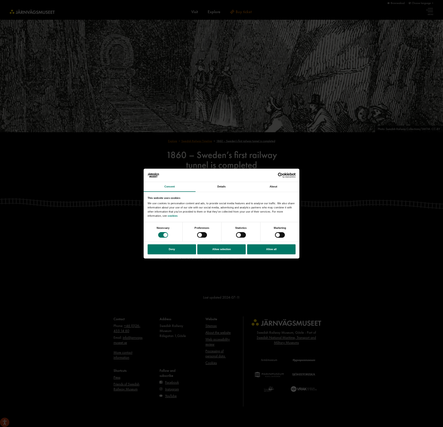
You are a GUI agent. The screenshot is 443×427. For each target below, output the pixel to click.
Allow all (271, 249)
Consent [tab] (169, 186)
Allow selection (221, 249)
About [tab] (273, 186)
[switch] (202, 235)
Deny (172, 249)
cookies (173, 215)
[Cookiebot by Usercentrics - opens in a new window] (280, 175)
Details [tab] (221, 186)
